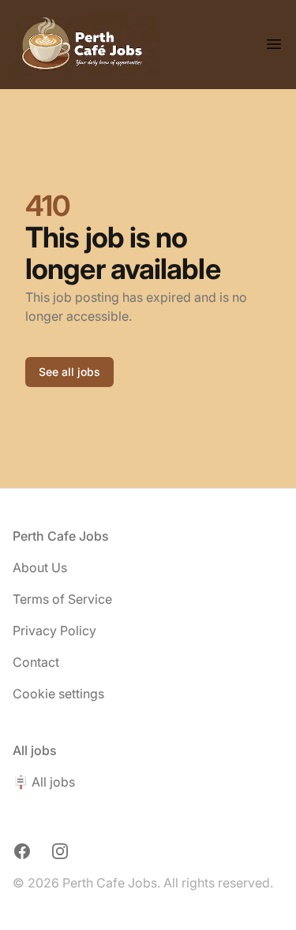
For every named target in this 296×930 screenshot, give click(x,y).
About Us (40, 567)
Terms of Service (62, 599)
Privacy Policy (54, 630)
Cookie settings (58, 693)
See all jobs (69, 371)
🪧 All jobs (44, 782)
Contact (36, 662)
